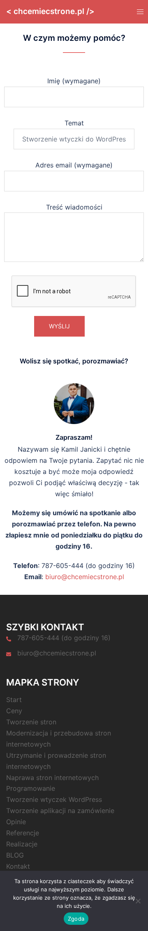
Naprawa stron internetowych (52, 777)
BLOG (15, 855)
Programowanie (30, 788)
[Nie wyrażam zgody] (138, 901)
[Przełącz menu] (139, 11)
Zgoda (76, 918)
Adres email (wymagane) (74, 165)
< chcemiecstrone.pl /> (50, 11)
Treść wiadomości (74, 207)
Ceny (14, 711)
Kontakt (18, 866)
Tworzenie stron (31, 722)
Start (14, 699)
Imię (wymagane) (74, 81)
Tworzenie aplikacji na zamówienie (60, 810)
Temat (74, 123)
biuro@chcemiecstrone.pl (84, 577)
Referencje (22, 833)
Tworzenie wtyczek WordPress (54, 799)
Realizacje (21, 844)
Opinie (16, 822)
